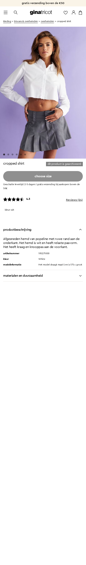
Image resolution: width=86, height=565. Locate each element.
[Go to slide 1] (4, 154)
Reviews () (74, 200)
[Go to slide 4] (17, 154)
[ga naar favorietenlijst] (65, 12)
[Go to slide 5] (21, 154)
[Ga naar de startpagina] (41, 12)
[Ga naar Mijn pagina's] (73, 12)
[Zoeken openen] (15, 12)
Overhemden (47, 21)
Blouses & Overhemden (26, 21)
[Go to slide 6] (25, 154)
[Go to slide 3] (12, 154)
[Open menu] (5, 12)
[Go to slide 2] (8, 154)
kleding (7, 21)
